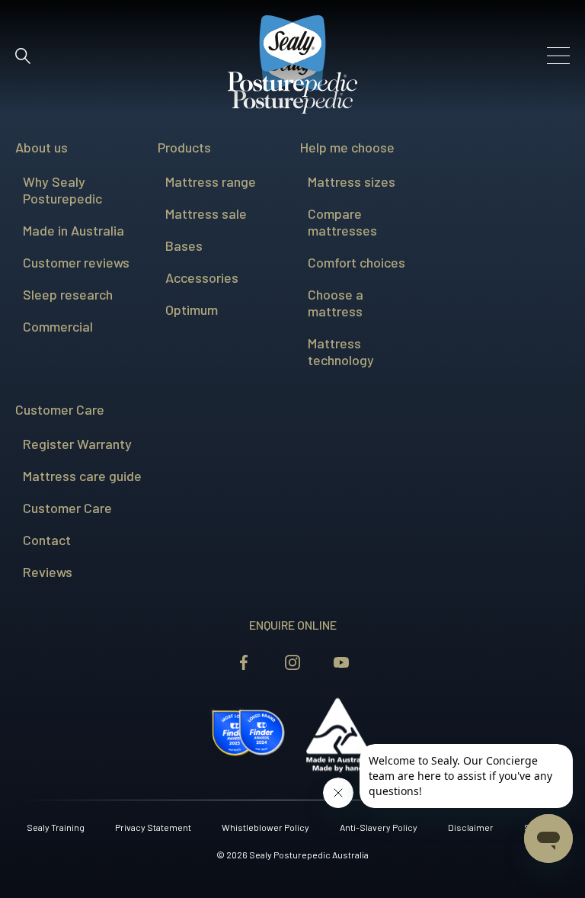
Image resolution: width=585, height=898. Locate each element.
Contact (47, 539)
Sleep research (68, 294)
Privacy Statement (153, 827)
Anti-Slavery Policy (378, 827)
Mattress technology (341, 351)
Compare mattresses (342, 222)
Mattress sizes (351, 181)
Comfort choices (356, 262)
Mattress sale (206, 213)
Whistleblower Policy (265, 827)
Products (184, 147)
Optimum (191, 309)
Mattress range (210, 181)
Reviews (47, 571)
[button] (23, 55)
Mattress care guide (82, 475)
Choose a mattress (335, 302)
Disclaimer (471, 827)
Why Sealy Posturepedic (62, 190)
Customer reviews (76, 262)
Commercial (58, 326)
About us (41, 147)
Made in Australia (73, 230)
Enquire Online (293, 624)
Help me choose (347, 147)
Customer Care (59, 409)
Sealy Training (56, 827)
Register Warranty (77, 443)
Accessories (201, 277)
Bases (184, 245)
